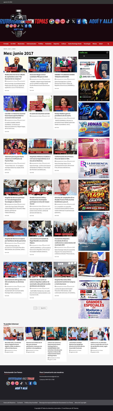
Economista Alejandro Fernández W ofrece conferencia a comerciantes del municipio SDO (65, 242)
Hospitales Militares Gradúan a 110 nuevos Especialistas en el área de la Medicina (40, 159)
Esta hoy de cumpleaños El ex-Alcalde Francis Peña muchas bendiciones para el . (65, 200)
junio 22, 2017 (47, 206)
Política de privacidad (31, 402)
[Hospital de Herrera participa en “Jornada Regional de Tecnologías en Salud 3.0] (15, 187)
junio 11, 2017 (22, 286)
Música (95, 44)
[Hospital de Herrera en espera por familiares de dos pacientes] (15, 228)
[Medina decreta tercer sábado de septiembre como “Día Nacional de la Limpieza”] (15, 64)
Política (40, 44)
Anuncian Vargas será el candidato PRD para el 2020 (39, 76)
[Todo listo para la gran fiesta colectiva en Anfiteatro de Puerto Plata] (15, 146)
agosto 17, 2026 (52, 359)
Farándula (48, 44)
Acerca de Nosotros (9, 402)
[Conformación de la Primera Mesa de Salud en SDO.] (65, 146)
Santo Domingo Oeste (74, 44)
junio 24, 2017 (22, 163)
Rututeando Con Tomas (11, 81)
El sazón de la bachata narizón (40, 114)
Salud (100, 44)
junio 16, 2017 (72, 204)
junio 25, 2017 (72, 118)
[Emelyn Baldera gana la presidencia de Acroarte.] (65, 103)
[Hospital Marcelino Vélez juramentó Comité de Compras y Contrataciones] (65, 269)
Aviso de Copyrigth (80, 402)
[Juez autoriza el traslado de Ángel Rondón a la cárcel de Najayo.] (40, 228)
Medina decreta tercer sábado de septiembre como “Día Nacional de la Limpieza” (15, 77)
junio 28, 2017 (22, 81)
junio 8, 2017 (71, 286)
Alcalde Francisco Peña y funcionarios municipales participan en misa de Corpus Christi (39, 201)
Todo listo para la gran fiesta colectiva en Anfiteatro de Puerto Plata (14, 159)
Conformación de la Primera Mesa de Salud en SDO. (64, 158)
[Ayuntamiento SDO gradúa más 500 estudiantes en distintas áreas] (15, 269)
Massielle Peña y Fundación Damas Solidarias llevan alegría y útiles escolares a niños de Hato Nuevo (13, 345)
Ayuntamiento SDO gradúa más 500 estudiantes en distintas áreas (15, 282)
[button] (108, 43)
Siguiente (43, 308)
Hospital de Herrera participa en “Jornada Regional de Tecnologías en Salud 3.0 (14, 200)
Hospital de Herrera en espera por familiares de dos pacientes (15, 240)
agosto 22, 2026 (31, 352)
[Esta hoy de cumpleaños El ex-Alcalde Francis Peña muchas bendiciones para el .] (65, 187)
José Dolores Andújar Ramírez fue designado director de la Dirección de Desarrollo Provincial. (77, 345)
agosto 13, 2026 (95, 352)
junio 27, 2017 (22, 120)
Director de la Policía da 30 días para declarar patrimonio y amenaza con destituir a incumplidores (34, 345)
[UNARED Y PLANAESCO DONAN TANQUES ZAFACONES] (65, 64)
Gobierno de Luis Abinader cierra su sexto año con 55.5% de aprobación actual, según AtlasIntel (99, 345)
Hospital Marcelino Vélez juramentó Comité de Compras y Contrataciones (65, 282)
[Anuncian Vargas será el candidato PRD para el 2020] (40, 64)
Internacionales (31, 44)
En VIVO (13, 44)
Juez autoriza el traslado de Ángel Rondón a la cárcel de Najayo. (39, 241)
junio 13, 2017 (47, 245)
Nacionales (21, 44)
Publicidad (65, 70)
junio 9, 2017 (46, 288)
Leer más (7, 90)
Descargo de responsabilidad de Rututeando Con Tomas (56, 402)
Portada (6, 44)
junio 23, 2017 (72, 161)
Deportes (56, 44)
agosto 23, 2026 (9, 352)
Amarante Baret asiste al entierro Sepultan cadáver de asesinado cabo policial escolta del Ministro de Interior (40, 283)
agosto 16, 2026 (74, 352)
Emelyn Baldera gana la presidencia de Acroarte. (63, 115)
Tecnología (87, 44)
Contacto (20, 402)
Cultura (63, 44)
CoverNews (65, 408)
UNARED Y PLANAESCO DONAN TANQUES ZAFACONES (65, 76)
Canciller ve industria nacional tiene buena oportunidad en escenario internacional (15, 116)
